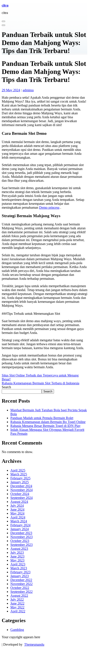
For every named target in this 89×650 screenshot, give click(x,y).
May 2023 (17, 560)
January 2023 (19, 576)
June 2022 (17, 603)
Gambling (17, 630)
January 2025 (19, 482)
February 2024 (20, 525)
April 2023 (17, 564)
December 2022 (21, 580)
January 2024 (19, 529)
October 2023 (19, 541)
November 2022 (21, 584)
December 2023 (21, 533)
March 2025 (18, 474)
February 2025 (20, 478)
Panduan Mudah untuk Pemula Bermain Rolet (41, 418)
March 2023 (18, 568)
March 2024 (18, 521)
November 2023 (21, 537)
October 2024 (19, 494)
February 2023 (20, 572)
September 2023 (21, 545)
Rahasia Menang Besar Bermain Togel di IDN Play (45, 426)
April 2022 (17, 611)
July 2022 (17, 599)
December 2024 (21, 486)
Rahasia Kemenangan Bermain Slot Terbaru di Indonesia (40, 383)
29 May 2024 (11, 90)
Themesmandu (34, 644)
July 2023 (17, 552)
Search (6, 387)
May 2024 (17, 513)
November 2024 (21, 490)
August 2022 (19, 595)
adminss (28, 90)
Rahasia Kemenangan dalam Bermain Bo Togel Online (48, 422)
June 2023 (17, 556)
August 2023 (19, 548)
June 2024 (17, 509)
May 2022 (17, 607)
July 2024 (17, 505)
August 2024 (19, 501)
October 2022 (19, 588)
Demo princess (49, 207)
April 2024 (17, 517)
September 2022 (21, 591)
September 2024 (21, 498)
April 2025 (17, 470)
